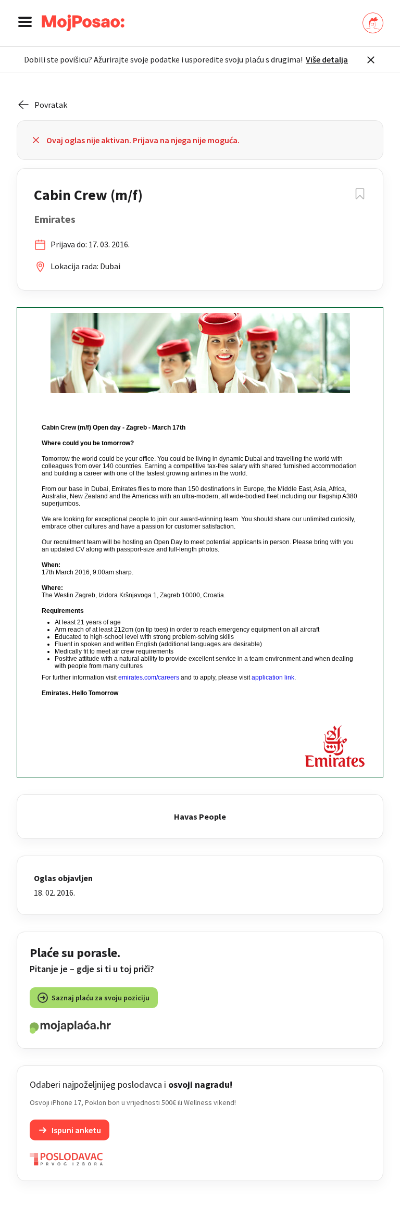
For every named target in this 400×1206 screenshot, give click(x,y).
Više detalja (327, 59)
